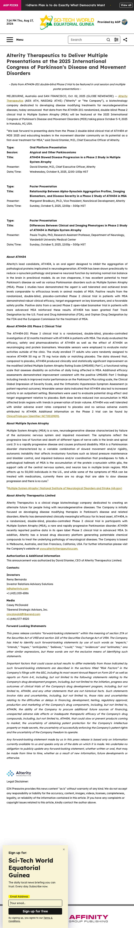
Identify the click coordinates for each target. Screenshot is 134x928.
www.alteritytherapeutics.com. (59, 548)
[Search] (108, 39)
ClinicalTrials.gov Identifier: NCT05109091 (33, 416)
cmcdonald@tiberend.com (23, 614)
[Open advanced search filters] (116, 39)
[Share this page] (125, 39)
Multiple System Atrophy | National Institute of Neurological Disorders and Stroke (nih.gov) (65, 488)
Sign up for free (35, 911)
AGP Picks (10, 5)
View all (126, 5)
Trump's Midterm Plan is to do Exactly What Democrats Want (58, 5)
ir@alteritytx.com (17, 588)
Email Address (19, 896)
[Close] (63, 849)
